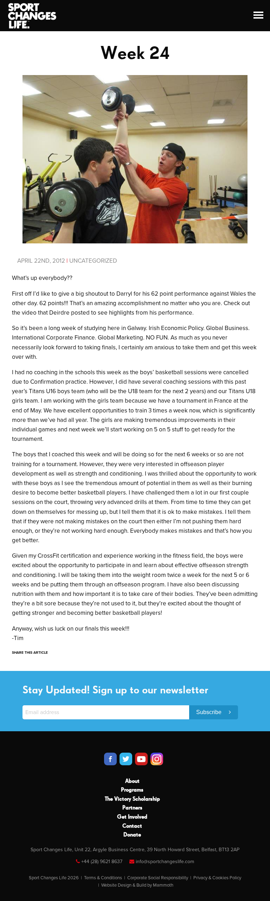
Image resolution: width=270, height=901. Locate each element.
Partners (132, 808)
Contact (132, 826)
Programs (132, 790)
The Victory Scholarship (132, 799)
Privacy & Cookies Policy (217, 878)
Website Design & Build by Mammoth (137, 885)
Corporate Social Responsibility (157, 878)
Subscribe (209, 712)
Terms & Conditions (103, 878)
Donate (132, 835)
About (132, 781)
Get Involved (132, 817)
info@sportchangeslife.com (165, 862)
